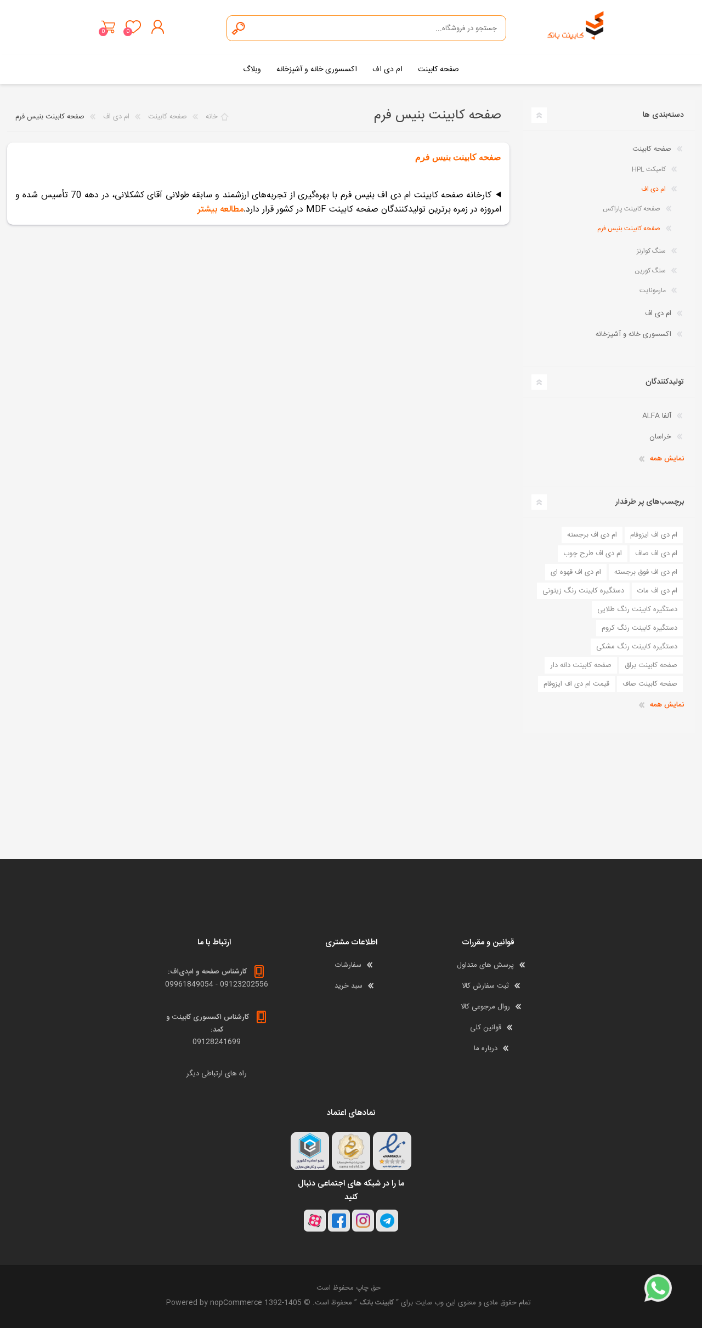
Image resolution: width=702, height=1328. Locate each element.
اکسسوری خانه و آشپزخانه (633, 334)
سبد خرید (108, 27)
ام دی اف (653, 189)
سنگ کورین (650, 270)
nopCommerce (236, 1303)
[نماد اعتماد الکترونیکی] (392, 1151)
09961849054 (189, 984)
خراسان (660, 437)
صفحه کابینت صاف (649, 684)
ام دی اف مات (657, 591)
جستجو (239, 28)
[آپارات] (315, 1221)
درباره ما (485, 1048)
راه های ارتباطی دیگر (216, 1074)
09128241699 (217, 1042)
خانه (212, 117)
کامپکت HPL (649, 169)
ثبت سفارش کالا (485, 986)
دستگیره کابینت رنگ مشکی (636, 647)
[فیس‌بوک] (339, 1221)
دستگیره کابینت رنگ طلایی (637, 609)
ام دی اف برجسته (592, 535)
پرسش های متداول (485, 965)
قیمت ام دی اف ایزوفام (576, 684)
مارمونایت (652, 290)
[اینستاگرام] (363, 1221)
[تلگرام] (387, 1221)
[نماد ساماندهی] (351, 1151)
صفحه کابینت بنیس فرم (628, 228)
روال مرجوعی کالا (485, 1007)
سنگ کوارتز (651, 251)
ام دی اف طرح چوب (592, 554)
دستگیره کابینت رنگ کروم (639, 628)
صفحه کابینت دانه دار (581, 665)
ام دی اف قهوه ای (576, 572)
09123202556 (244, 984)
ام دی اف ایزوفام (653, 535)
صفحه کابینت (651, 149)
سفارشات (348, 965)
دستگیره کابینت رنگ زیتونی (583, 591)
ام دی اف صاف (656, 554)
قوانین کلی (485, 1028)
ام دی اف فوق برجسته (645, 572)
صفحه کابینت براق (651, 665)
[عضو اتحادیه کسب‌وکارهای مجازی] (310, 1151)
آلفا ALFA (656, 416)
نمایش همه (667, 459)
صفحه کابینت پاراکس (631, 208)
